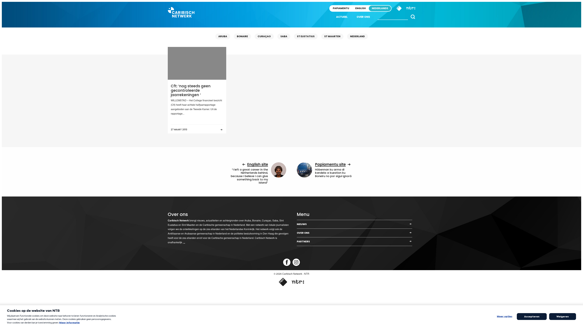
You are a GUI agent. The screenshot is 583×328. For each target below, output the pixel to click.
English (360, 8)
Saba (283, 36)
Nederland (357, 36)
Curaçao (264, 36)
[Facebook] (286, 262)
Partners (303, 241)
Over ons (363, 17)
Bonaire (242, 36)
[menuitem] (342, 17)
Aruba (222, 36)
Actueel (342, 17)
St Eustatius (306, 36)
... (184, 242)
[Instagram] (296, 262)
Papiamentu (341, 8)
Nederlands (380, 8)
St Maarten (332, 36)
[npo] (283, 282)
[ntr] (298, 282)
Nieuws (302, 224)
